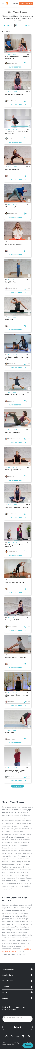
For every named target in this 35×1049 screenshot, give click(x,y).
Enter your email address (13, 1017)
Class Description (16, 67)
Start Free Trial (26, 3)
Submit (17, 1027)
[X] (12, 1036)
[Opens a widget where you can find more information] (27, 1045)
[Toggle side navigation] (3, 3)
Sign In (15, 3)
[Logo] (7, 3)
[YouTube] (17, 1036)
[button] (29, 50)
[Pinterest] (23, 1036)
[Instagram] (28, 1036)
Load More (17, 786)
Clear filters (28, 25)
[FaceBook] (6, 1036)
